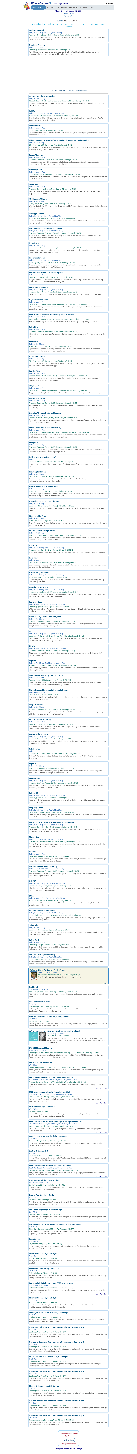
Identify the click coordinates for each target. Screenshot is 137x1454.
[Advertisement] (68, 72)
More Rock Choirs (102, 1088)
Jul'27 (96, 24)
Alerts (85, 7)
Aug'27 (102, 24)
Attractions (75, 21)
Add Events (51, 7)
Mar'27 (73, 24)
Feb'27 (67, 24)
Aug (40, 24)
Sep (45, 24)
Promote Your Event (69, 1434)
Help (91, 7)
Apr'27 (79, 24)
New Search (68, 16)
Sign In (106, 3)
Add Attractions (75, 7)
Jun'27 (91, 24)
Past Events (68, 26)
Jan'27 (61, 24)
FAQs (111, 3)
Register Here (69, 1440)
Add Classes (62, 7)
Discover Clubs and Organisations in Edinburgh (68, 90)
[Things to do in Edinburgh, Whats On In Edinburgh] (41, 3)
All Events (35, 24)
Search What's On (38, 7)
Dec (57, 24)
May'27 (85, 24)
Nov (52, 24)
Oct (49, 24)
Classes (67, 21)
